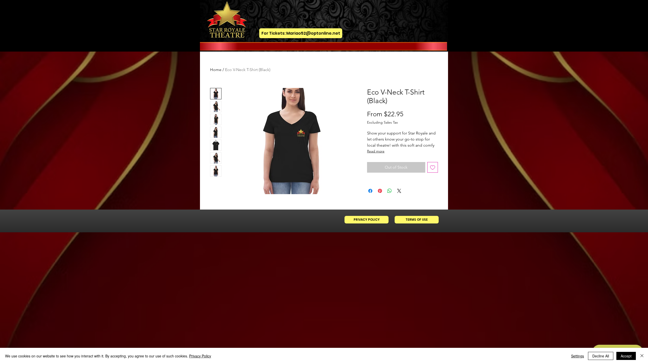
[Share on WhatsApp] (390, 191)
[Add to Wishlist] (432, 167)
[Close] (642, 356)
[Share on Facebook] (370, 191)
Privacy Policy (200, 355)
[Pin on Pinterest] (380, 191)
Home (215, 69)
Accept (626, 355)
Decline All (600, 355)
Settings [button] (577, 355)
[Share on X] (399, 191)
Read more (375, 151)
